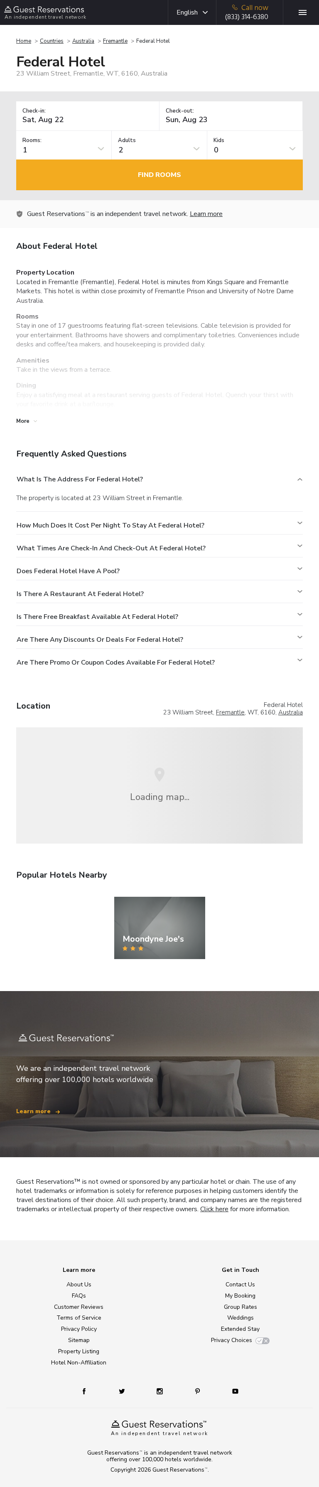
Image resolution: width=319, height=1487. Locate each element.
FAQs (79, 1296)
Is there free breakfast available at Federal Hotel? (97, 616)
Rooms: (32, 140)
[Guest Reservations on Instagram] (160, 1390)
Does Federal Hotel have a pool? (68, 571)
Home (23, 41)
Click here (214, 1209)
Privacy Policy (79, 1329)
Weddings (240, 1318)
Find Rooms (159, 174)
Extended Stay (240, 1329)
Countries (52, 41)
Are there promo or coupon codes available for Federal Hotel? (116, 662)
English (187, 12)
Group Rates (240, 1307)
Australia (83, 41)
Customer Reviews (78, 1307)
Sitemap (79, 1340)
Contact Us (240, 1284)
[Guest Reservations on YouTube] (232, 1390)
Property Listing (78, 1351)
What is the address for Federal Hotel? (80, 479)
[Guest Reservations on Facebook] (88, 1390)
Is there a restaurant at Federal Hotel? (80, 594)
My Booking (240, 1296)
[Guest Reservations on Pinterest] (198, 1390)
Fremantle (115, 41)
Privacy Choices (231, 1340)
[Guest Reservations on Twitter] (123, 1390)
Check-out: (180, 111)
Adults (127, 140)
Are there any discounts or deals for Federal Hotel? (100, 639)
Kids (218, 140)
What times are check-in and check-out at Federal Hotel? (111, 548)
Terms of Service (78, 1318)
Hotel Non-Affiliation (78, 1363)
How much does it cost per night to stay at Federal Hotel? (110, 525)
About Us (78, 1284)
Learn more (206, 213)
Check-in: (34, 111)
